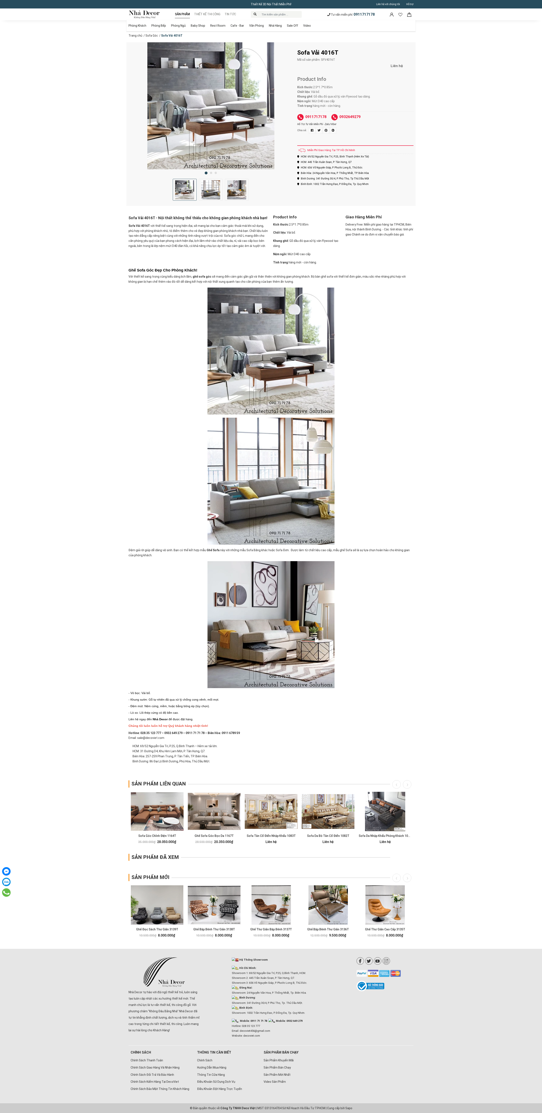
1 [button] (206, 173)
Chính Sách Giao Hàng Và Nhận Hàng (155, 1067)
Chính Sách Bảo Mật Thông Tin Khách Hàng (160, 1089)
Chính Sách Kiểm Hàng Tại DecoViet (155, 1081)
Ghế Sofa (213, 550)
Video (307, 25)
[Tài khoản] (392, 14)
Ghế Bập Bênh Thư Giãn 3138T (214, 929)
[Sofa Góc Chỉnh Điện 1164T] (157, 811)
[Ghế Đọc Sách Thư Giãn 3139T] (157, 905)
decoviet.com (251, 1035)
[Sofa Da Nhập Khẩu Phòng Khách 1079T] (385, 811)
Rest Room (217, 25)
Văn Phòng (256, 25)
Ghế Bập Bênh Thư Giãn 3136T (328, 929)
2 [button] (211, 173)
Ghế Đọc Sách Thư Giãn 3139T (157, 929)
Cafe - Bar (237, 25)
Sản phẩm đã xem (155, 857)
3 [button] (215, 173)
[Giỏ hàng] (409, 14)
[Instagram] (386, 961)
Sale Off (292, 25)
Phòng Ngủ (178, 25)
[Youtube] (377, 961)
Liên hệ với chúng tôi (388, 4)
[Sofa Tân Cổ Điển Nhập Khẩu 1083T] (271, 811)
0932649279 (350, 116)
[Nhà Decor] (164, 972)
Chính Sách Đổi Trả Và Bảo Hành (152, 1074)
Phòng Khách (137, 25)
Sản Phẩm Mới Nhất (277, 1074)
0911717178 (364, 14)
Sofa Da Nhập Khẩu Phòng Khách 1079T (386, 836)
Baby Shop (198, 25)
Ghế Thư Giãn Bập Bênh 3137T (271, 929)
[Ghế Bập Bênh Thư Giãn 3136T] (328, 905)
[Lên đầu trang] (532, 1082)
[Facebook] (360, 961)
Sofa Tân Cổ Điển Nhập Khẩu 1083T (271, 836)
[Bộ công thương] (385, 986)
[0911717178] (6, 892)
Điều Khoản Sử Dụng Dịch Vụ (216, 1081)
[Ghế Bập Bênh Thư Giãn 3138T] (214, 905)
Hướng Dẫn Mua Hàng (211, 1067)
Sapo (348, 1108)
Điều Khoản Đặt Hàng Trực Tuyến (219, 1089)
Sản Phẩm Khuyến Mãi (279, 1060)
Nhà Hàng (275, 25)
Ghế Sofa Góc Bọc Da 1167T (214, 836)
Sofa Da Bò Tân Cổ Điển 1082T (328, 836)
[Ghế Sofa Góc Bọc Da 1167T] (214, 811)
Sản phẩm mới (150, 877)
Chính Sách (204, 1060)
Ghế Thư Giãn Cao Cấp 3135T (385, 929)
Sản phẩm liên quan (158, 784)
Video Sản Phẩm (275, 1081)
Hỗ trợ (409, 4)
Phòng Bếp (158, 25)
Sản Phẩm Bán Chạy (277, 1067)
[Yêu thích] (400, 14)
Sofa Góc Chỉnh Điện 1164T (157, 836)
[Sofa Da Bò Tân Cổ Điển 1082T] (328, 811)
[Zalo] (6, 882)
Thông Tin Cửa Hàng (211, 1074)
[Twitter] (369, 961)
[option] (211, 105)
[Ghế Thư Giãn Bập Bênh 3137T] (271, 905)
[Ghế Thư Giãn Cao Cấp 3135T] (385, 905)
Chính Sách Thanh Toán (147, 1060)
